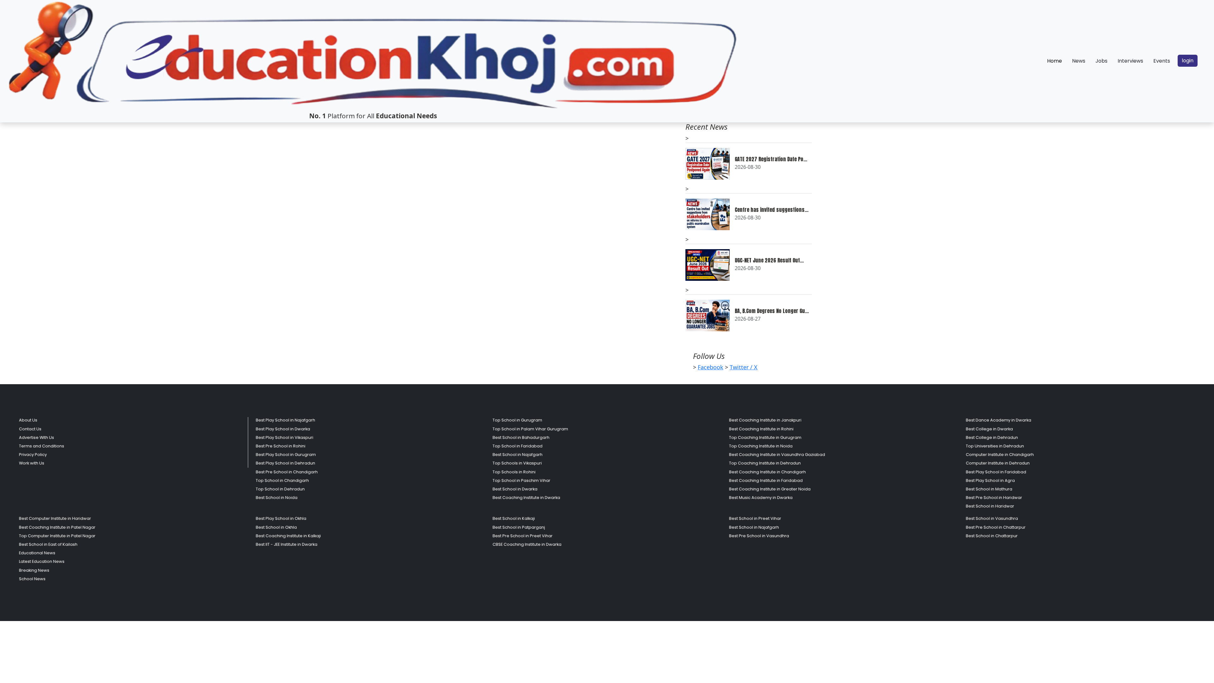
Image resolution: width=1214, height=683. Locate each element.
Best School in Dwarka (515, 489)
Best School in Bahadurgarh (521, 437)
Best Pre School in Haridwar (994, 497)
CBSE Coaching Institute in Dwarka (527, 544)
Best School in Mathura (989, 489)
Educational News (37, 553)
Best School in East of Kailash (48, 544)
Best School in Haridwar (990, 506)
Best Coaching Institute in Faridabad (766, 480)
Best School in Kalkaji (514, 518)
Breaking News (34, 570)
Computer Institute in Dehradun (998, 463)
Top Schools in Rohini (514, 472)
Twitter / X (743, 367)
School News (32, 578)
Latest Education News (41, 561)
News (1078, 61)
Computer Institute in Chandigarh (1000, 454)
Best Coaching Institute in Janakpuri (765, 420)
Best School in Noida (276, 497)
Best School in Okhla (276, 527)
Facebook (710, 367)
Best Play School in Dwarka (283, 429)
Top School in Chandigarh (282, 480)
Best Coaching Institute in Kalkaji (288, 535)
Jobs (1101, 61)
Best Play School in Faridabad (996, 472)
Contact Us (30, 429)
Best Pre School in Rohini (280, 446)
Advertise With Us (36, 437)
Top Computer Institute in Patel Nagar (57, 535)
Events (1161, 61)
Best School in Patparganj (519, 527)
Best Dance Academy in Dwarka (998, 420)
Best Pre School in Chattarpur (996, 527)
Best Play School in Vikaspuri (284, 437)
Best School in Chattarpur (992, 535)
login (1187, 60)
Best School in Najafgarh (518, 454)
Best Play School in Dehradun (285, 463)
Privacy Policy (33, 454)
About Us (28, 420)
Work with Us (31, 463)
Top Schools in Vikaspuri (517, 463)
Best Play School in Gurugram (286, 454)
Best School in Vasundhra (992, 518)
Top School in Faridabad (518, 446)
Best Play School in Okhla (281, 518)
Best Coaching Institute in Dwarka (526, 497)
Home (1054, 61)
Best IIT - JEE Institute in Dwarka (286, 544)
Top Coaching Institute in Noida (761, 446)
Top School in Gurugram (517, 420)
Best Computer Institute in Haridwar (55, 518)
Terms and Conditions (41, 446)
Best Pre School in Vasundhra (759, 535)
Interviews (1130, 61)
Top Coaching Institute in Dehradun (765, 463)
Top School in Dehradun (280, 489)
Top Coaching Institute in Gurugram (765, 437)
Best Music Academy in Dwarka (761, 497)
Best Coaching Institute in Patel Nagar (57, 527)
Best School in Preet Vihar (755, 518)
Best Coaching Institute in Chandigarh (767, 472)
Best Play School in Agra (990, 480)
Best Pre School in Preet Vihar (523, 535)
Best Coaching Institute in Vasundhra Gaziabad (777, 454)
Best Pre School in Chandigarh (287, 472)
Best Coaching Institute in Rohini (761, 429)
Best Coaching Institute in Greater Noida (770, 489)
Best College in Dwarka (989, 429)
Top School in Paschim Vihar (521, 480)
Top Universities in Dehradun (995, 446)
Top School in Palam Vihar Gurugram (530, 429)
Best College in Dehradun (992, 437)
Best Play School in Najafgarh (285, 420)
